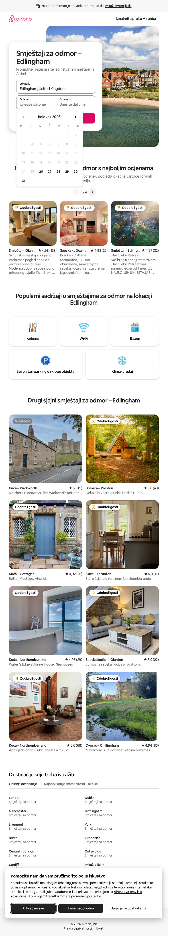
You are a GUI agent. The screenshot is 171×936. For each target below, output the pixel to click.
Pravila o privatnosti (78, 928)
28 (58, 172)
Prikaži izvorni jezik (118, 6)
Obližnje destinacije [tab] (23, 784)
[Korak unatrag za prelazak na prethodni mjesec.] (24, 117)
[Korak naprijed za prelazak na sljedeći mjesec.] (75, 117)
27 (49, 172)
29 (67, 172)
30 (76, 172)
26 (41, 172)
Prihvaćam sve (33, 908)
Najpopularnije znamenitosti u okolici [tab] (71, 784)
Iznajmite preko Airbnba (136, 18)
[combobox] (56, 88)
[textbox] (36, 104)
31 (23, 181)
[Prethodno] (75, 192)
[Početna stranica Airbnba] (20, 19)
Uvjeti (100, 928)
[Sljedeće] (92, 192)
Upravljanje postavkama (128, 908)
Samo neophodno (81, 908)
